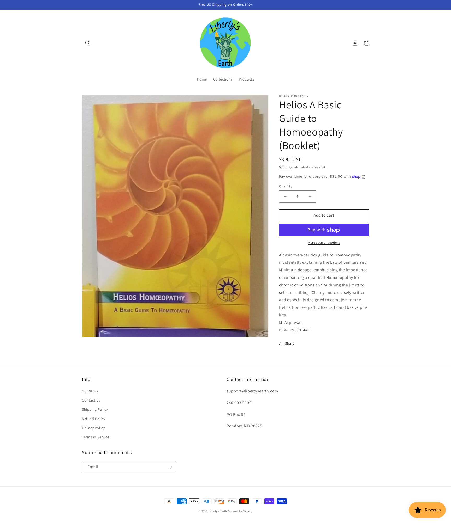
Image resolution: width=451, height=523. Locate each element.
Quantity (285, 186)
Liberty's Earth (218, 511)
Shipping (285, 167)
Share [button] (290, 343)
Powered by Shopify (239, 511)
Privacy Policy (93, 428)
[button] (87, 43)
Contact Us (91, 400)
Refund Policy (93, 418)
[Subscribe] (170, 467)
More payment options (324, 242)
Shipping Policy (95, 409)
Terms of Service (95, 437)
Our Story (90, 391)
